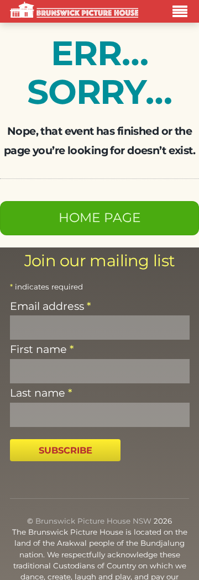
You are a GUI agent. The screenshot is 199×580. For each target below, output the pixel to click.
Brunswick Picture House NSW (93, 520)
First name (42, 349)
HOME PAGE (100, 217)
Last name (41, 392)
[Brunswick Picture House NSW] (74, 11)
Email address (50, 306)
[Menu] (182, 13)
